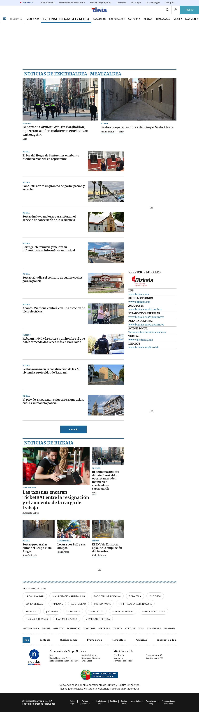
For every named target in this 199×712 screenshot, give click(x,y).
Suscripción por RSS (154, 658)
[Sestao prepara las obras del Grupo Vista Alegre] (138, 99)
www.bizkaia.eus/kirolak (143, 347)
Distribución (119, 655)
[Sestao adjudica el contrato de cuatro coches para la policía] (106, 283)
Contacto (45, 639)
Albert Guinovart (122, 611)
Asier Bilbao (78, 603)
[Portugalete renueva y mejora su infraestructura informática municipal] (106, 252)
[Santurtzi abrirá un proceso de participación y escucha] (106, 191)
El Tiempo (155, 596)
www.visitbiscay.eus (140, 339)
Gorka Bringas (34, 603)
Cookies (113, 701)
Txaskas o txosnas (36, 619)
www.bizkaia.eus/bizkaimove (146, 317)
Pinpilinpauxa (102, 603)
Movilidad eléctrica (98, 619)
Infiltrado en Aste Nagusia (135, 603)
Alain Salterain (108, 132)
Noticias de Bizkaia (48, 443)
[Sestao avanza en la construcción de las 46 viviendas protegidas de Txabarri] (106, 375)
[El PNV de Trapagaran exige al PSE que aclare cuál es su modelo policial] (106, 405)
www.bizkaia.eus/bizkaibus (145, 309)
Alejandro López (31, 513)
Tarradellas (96, 611)
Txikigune (57, 603)
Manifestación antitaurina (68, 596)
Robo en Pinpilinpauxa (107, 596)
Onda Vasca (86, 660)
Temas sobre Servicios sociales (147, 332)
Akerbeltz (31, 611)
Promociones (94, 639)
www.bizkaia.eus (138, 294)
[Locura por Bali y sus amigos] (73, 529)
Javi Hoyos (52, 611)
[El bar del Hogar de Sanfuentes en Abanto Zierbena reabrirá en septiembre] (106, 161)
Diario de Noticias (89, 655)
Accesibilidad (137, 701)
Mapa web (118, 658)
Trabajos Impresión (154, 655)
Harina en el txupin (153, 611)
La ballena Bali (34, 596)
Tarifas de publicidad (123, 660)
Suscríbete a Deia (166, 639)
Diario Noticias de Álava (60, 658)
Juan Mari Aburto (66, 619)
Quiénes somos (68, 639)
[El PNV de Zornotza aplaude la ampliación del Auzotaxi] (108, 529)
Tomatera (135, 596)
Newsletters (119, 639)
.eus (26, 640)
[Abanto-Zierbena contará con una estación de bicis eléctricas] (106, 313)
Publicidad (141, 639)
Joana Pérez (63, 552)
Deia (25, 139)
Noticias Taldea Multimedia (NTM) (64, 660)
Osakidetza (73, 611)
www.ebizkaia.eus (139, 301)
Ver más (73, 429)
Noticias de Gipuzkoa (90, 658)
